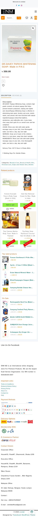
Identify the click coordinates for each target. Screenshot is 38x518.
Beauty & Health (25, 162)
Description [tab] (6, 95)
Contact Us (4, 393)
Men (32, 162)
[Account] (31, 18)
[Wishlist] (27, 18)
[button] (33, 28)
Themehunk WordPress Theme (24, 515)
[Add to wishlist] (3, 81)
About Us (4, 391)
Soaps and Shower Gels (20, 164)
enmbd (22, 512)
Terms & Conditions (7, 384)
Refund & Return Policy (8, 386)
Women (30, 164)
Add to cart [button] (10, 205)
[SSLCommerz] (17, 408)
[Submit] (19, 18)
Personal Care (6, 164)
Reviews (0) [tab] (17, 95)
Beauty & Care (14, 162)
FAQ (2, 395)
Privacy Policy (5, 388)
